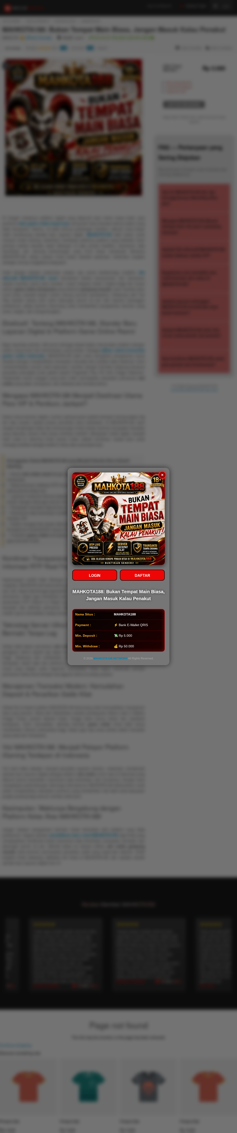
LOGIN (94, 575)
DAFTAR (142, 575)
